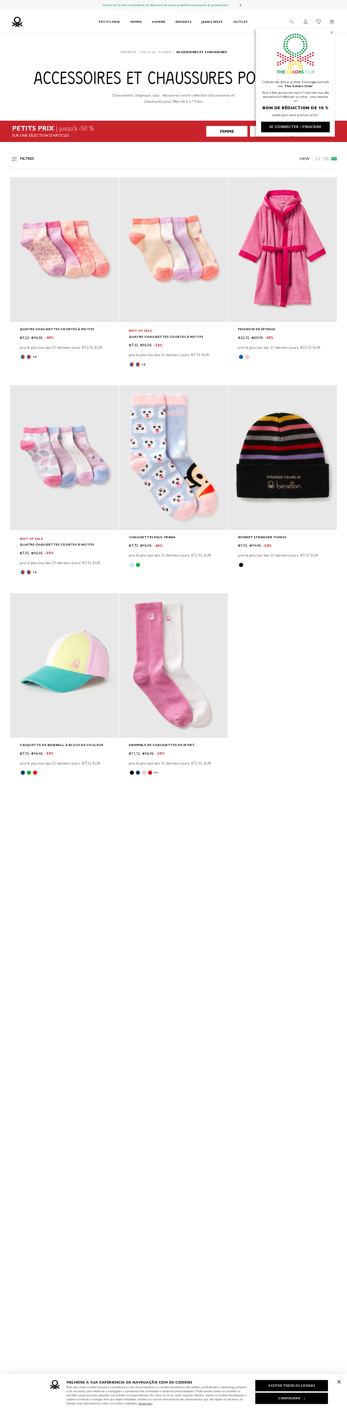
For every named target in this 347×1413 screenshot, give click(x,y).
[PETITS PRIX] (173, 131)
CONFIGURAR (289, 1398)
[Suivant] (240, 5)
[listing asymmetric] (318, 159)
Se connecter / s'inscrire (295, 127)
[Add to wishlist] (18, 184)
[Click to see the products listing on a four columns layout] (326, 159)
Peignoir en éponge (256, 329)
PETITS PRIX (109, 22)
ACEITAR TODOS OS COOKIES (291, 1385)
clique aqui (145, 1403)
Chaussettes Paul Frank (152, 537)
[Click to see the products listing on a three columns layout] (334, 159)
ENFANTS (184, 22)
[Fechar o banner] (339, 1382)
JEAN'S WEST (212, 22)
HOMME (158, 22)
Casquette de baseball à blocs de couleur (61, 745)
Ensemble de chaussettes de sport (162, 745)
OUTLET (240, 22)
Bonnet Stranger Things (262, 537)
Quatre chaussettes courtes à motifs (57, 329)
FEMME (136, 22)
